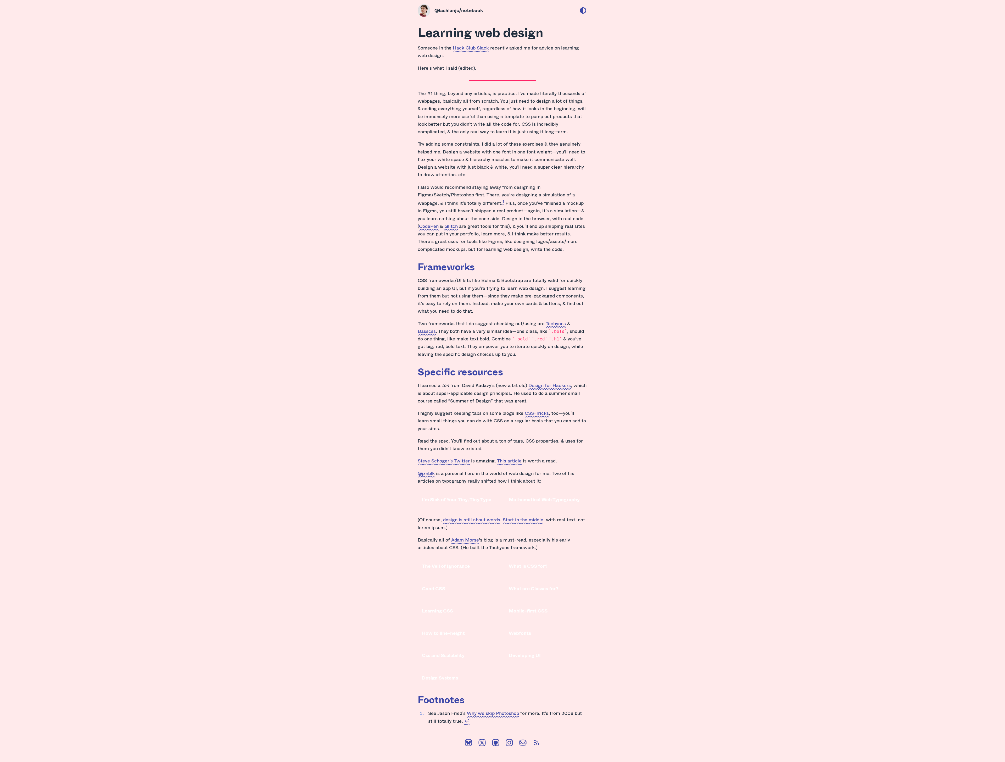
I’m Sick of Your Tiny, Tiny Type (456, 499)
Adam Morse (465, 539)
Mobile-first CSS (528, 610)
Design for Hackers (549, 385)
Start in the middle (523, 519)
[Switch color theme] (583, 10)
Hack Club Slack (471, 47)
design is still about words (471, 519)
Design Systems (440, 677)
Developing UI (525, 655)
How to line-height (443, 633)
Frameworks (446, 266)
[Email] (523, 743)
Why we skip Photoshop (493, 713)
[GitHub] (495, 743)
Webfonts (520, 633)
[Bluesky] (468, 743)
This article (509, 460)
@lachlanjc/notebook (458, 10)
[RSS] (536, 743)
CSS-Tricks (537, 413)
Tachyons (556, 323)
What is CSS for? (528, 566)
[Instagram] (509, 743)
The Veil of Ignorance (446, 566)
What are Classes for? (534, 588)
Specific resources (460, 371)
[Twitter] (482, 743)
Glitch (451, 226)
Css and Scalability (443, 655)
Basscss (427, 331)
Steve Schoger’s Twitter (444, 460)
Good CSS (433, 588)
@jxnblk (426, 473)
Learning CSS (437, 610)
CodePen (429, 226)
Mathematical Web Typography (544, 499)
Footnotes (441, 699)
